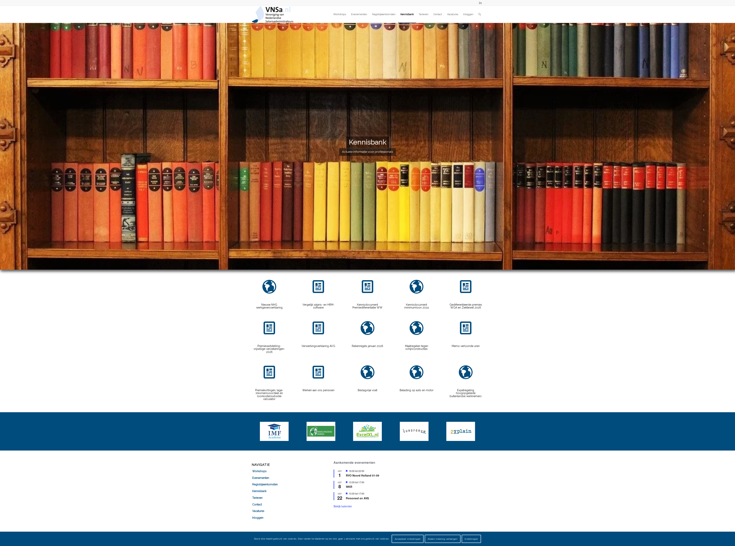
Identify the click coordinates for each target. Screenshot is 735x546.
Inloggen (257, 517)
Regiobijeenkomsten (265, 484)
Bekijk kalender (343, 506)
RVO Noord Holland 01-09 (362, 475)
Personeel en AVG (357, 498)
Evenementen (260, 477)
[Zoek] (479, 14)
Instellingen (471, 538)
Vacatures (258, 511)
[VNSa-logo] (272, 14)
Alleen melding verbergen (442, 538)
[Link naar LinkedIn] (480, 3)
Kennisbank (259, 491)
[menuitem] (340, 14)
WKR (349, 487)
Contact (257, 504)
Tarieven (257, 497)
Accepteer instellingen (408, 538)
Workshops (259, 471)
